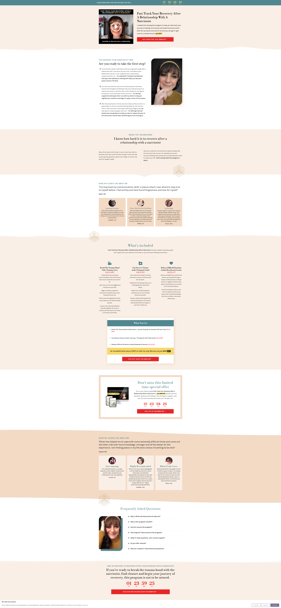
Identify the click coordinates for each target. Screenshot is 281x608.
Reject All (266, 605)
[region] (140, 604)
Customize (256, 605)
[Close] (279, 601)
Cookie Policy (85, 605)
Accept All (275, 605)
